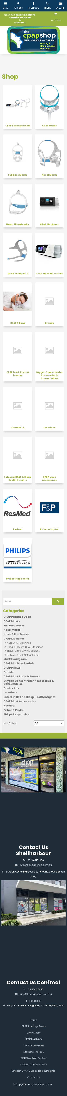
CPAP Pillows (12, 668)
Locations (10, 692)
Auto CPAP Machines (19, 643)
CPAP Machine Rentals (19, 663)
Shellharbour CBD (20, 17)
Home (33, 1020)
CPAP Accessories (33, 1045)
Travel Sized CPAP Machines (23, 651)
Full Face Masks (14, 625)
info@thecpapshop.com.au (36, 994)
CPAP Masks (12, 621)
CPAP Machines (14, 638)
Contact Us (11, 688)
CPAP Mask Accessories (20, 701)
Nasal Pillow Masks (16, 634)
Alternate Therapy (33, 1051)
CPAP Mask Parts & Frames (22, 676)
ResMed (9, 705)
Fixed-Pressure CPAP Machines (25, 647)
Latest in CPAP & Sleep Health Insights (29, 697)
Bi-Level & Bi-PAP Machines (22, 655)
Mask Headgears (15, 659)
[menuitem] (33, 1020)
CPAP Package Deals (17, 617)
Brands (8, 672)
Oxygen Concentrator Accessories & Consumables (29, 682)
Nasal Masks (12, 630)
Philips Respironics (16, 714)
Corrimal (20, 22)
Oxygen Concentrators (33, 1064)
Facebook (35, 1000)
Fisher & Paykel (14, 710)
